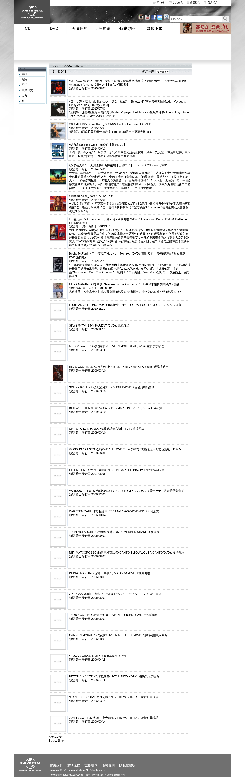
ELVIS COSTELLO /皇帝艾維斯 (89, 366)
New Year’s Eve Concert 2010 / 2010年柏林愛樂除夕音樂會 (142, 284)
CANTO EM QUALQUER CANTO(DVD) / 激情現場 (166, 552)
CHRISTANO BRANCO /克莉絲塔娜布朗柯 (96, 428)
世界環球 (90, 765)
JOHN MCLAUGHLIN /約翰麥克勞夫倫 (93, 532)
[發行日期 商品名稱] (162, 71)
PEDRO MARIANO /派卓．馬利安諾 (92, 573)
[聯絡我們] (159, 17)
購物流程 (73, 765)
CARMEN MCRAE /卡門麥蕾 (87, 635)
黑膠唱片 (79, 28)
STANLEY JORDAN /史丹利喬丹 (90, 697)
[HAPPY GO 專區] (205, 28)
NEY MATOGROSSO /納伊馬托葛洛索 (93, 552)
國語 (24, 74)
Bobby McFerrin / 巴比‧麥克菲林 (89, 253)
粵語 (24, 79)
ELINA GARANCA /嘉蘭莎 (85, 284)
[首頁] (31, 10)
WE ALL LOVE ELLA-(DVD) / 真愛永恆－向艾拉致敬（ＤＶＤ (142, 449)
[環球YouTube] (141, 17)
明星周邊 (103, 28)
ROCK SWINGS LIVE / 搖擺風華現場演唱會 (105, 655)
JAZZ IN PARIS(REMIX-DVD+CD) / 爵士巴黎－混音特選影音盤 (146, 490)
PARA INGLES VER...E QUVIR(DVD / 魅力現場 (145, 593)
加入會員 (178, 2)
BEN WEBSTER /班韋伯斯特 (87, 408)
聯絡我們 (56, 765)
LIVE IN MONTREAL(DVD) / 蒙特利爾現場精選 (146, 635)
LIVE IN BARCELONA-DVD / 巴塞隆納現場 (148, 470)
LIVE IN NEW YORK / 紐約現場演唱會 (144, 676)
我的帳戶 (213, 2)
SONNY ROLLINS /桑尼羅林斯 (88, 387)
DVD (54, 28)
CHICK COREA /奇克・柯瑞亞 (88, 470)
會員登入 (195, 2)
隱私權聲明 (127, 765)
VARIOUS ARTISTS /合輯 (85, 449)
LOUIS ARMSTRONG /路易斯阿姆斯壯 (94, 304)
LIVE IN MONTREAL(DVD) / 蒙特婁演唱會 (148, 346)
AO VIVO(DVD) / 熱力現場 (148, 573)
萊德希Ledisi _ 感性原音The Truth (92, 196)
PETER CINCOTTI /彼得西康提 (89, 676)
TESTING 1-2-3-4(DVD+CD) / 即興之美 (148, 511)
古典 (24, 95)
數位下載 (154, 28)
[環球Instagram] (147, 17)
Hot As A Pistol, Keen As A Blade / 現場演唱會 (152, 366)
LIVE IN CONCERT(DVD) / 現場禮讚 (147, 614)
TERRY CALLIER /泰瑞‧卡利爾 (89, 614)
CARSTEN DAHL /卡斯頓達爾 (88, 511)
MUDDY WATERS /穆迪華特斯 (89, 346)
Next (62, 740)
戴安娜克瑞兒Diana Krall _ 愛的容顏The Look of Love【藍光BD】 (112, 124)
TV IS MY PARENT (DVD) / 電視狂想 (120, 325)
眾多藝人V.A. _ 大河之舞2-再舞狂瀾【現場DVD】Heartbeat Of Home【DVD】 (120, 165)
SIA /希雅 (75, 325)
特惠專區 (127, 28)
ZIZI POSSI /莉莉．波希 (84, 593)
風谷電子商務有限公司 (92, 774)
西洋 (24, 84)
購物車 (161, 2)
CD (28, 28)
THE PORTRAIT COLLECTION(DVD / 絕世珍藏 (165, 304)
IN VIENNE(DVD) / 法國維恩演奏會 (142, 387)
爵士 (24, 101)
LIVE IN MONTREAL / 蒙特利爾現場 (146, 697)
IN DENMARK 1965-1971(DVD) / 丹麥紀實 (149, 408)
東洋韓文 (27, 90)
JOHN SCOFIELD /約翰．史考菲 (90, 717)
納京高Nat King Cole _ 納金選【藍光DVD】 (98, 144)
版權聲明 (108, 765)
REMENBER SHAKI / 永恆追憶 (154, 532)
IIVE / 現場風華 (149, 428)
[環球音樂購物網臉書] (153, 17)
